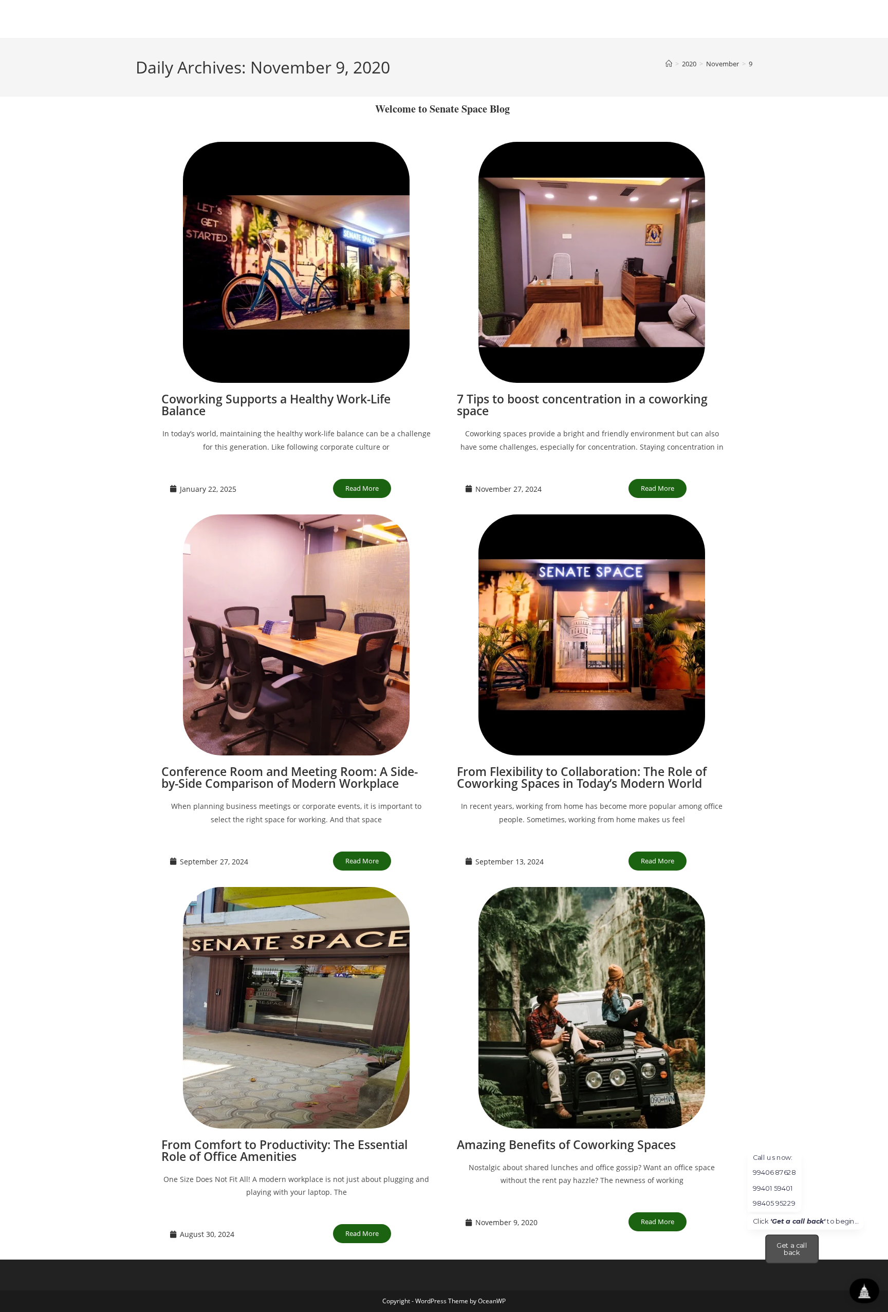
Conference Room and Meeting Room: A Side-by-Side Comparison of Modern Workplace (289, 777)
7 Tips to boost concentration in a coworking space (582, 405)
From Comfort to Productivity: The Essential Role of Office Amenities (284, 1150)
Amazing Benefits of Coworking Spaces (566, 1144)
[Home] (668, 63)
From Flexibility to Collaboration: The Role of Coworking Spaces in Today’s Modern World (582, 777)
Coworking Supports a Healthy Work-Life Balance (276, 405)
